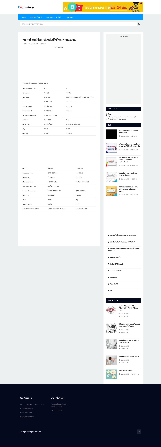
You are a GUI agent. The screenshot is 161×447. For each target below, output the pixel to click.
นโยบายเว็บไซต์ (56, 411)
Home (24, 17)
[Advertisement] (59, 64)
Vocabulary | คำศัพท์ (53, 17)
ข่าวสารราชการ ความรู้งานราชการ (32, 404)
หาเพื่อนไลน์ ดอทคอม (27, 417)
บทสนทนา (70, 17)
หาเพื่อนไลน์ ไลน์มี (26, 412)
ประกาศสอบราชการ (27, 408)
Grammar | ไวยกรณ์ (36, 17)
